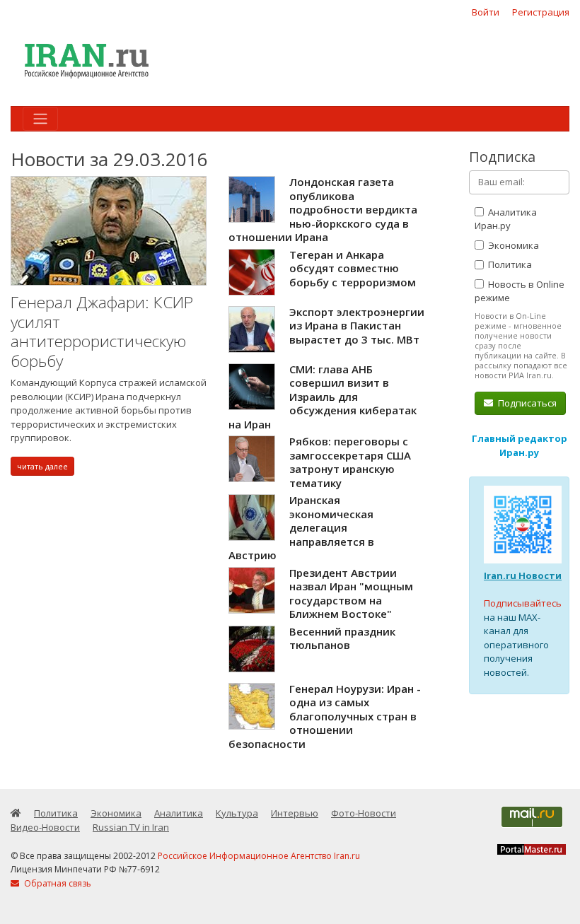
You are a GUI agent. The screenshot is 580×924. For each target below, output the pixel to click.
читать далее (42, 466)
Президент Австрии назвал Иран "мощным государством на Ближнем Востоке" (351, 593)
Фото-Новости (363, 813)
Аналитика (178, 813)
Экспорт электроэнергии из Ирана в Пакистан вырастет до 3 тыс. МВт (356, 325)
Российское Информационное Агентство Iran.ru (259, 856)
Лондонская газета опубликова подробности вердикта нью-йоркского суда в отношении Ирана (322, 209)
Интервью (294, 813)
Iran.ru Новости (523, 575)
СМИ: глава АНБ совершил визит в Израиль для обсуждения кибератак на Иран (322, 396)
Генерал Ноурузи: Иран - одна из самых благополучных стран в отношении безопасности (324, 716)
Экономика (512, 245)
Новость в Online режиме (519, 291)
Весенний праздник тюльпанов (342, 638)
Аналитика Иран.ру (506, 219)
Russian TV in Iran (131, 827)
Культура (237, 813)
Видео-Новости (45, 827)
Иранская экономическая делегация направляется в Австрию (301, 527)
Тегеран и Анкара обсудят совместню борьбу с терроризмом (352, 268)
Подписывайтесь (523, 603)
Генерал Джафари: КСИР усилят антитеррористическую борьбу (102, 331)
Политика (509, 264)
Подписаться (526, 403)
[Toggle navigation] (40, 119)
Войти (485, 12)
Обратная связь (56, 883)
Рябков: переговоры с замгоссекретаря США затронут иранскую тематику (350, 462)
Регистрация (540, 12)
